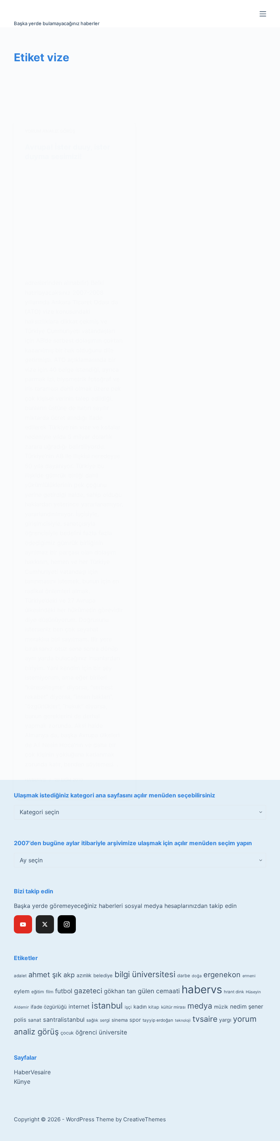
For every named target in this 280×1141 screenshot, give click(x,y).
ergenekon (222, 974)
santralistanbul (64, 1019)
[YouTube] (23, 924)
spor (135, 1020)
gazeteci (88, 991)
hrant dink (234, 991)
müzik (221, 1007)
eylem (22, 991)
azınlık (84, 975)
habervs (202, 989)
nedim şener (246, 1006)
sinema (120, 1020)
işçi (128, 1007)
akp (69, 975)
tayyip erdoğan (158, 1020)
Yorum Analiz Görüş (50, 131)
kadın (140, 1006)
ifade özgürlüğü (49, 1007)
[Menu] (263, 14)
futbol (63, 991)
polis (20, 1019)
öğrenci (86, 1032)
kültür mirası (173, 1007)
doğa (197, 975)
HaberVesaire (32, 1072)
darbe (183, 975)
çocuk (67, 1033)
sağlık (92, 1020)
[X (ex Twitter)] (45, 924)
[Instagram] (67, 924)
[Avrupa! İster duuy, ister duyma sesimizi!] (74, 220)
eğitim (37, 991)
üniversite (113, 1032)
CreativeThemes (144, 1119)
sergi (105, 1020)
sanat (34, 1020)
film (49, 991)
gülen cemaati (159, 991)
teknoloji (183, 1020)
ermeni (249, 975)
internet (79, 1006)
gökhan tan (120, 991)
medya (199, 1005)
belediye (103, 975)
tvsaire (204, 1019)
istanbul (107, 1006)
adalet (20, 975)
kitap (153, 1007)
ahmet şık (45, 974)
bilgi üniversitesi (144, 974)
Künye (22, 1081)
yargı (225, 1020)
